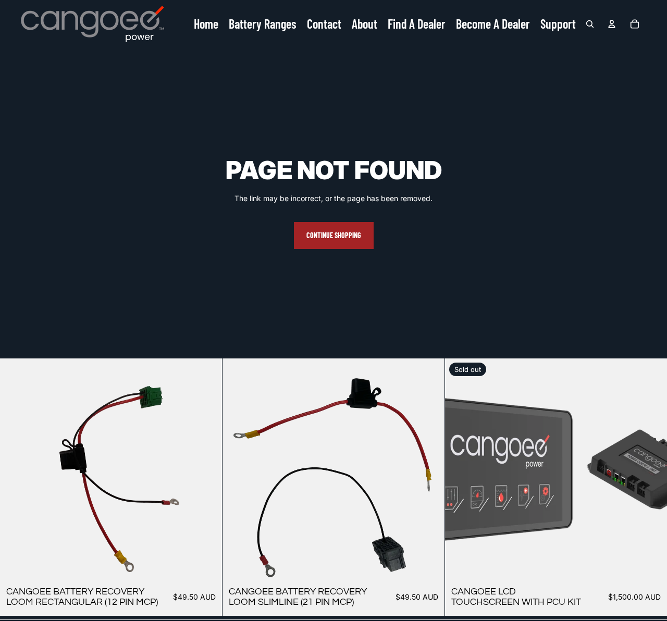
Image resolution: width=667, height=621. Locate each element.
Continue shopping (333, 235)
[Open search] (589, 24)
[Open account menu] (611, 24)
